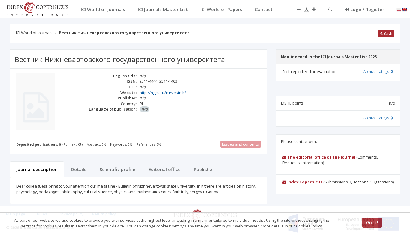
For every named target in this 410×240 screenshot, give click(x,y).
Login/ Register (367, 9)
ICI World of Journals (34, 32)
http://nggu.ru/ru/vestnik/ (163, 92)
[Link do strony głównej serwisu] (37, 8)
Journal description (37, 169)
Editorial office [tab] (165, 169)
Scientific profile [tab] (117, 169)
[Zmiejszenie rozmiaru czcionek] (296, 9)
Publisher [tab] (204, 169)
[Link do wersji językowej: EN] (404, 9)
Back (387, 33)
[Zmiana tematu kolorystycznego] (330, 9)
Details (78, 169)
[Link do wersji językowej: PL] (398, 9)
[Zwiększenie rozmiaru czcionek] (317, 9)
